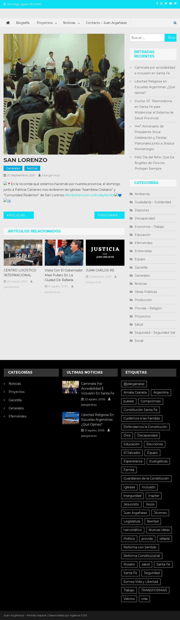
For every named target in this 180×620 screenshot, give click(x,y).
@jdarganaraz (134, 384)
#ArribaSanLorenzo (79, 195)
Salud (139, 324)
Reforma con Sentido (140, 547)
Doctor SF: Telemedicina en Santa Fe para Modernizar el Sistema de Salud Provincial (154, 109)
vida (144, 599)
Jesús (150, 504)
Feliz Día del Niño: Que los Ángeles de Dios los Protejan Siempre (154, 163)
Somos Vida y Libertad (141, 582)
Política (129, 539)
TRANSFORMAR (154, 590)
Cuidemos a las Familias (142, 418)
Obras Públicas (146, 292)
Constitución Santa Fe (140, 410)
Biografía (22, 23)
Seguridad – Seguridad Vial (155, 333)
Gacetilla (141, 267)
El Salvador (132, 453)
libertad (152, 521)
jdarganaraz (51, 175)
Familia (129, 470)
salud (146, 564)
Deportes (142, 210)
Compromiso (151, 401)
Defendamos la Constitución (145, 427)
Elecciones (154, 444)
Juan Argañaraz (135, 513)
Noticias (69, 23)
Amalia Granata (135, 392)
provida (147, 539)
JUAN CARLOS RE (100, 270)
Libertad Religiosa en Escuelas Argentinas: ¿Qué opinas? (155, 87)
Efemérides (143, 243)
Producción (143, 300)
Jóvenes (160, 513)
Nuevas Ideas (159, 530)
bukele (129, 401)
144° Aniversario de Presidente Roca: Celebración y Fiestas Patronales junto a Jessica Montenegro (154, 137)
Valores (129, 599)
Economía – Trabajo (149, 227)
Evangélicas (158, 461)
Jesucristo (131, 504)
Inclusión (148, 487)
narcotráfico (133, 530)
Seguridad (152, 573)
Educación (143, 235)
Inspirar (153, 496)
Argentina (161, 392)
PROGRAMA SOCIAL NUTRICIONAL (111, 215)
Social (139, 341)
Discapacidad (145, 218)
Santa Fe (163, 564)
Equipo (140, 259)
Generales (13, 168)
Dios (127, 435)
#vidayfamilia (104, 195)
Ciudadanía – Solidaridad (153, 202)
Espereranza (133, 461)
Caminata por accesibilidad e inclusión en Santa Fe (155, 70)
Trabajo (129, 590)
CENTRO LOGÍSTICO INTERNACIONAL (20, 272)
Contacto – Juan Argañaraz (106, 23)
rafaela (164, 539)
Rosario (129, 564)
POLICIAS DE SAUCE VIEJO (21, 215)
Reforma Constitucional (142, 556)
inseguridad (132, 496)
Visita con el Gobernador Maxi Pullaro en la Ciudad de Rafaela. (64, 275)
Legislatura (132, 521)
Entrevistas (143, 251)
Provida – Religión (148, 308)
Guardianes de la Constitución (146, 478)
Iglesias (129, 487)
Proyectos (44, 23)
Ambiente (142, 194)
